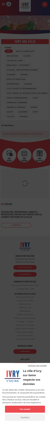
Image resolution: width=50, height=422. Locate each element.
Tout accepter (25, 409)
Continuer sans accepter (37, 366)
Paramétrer (25, 417)
